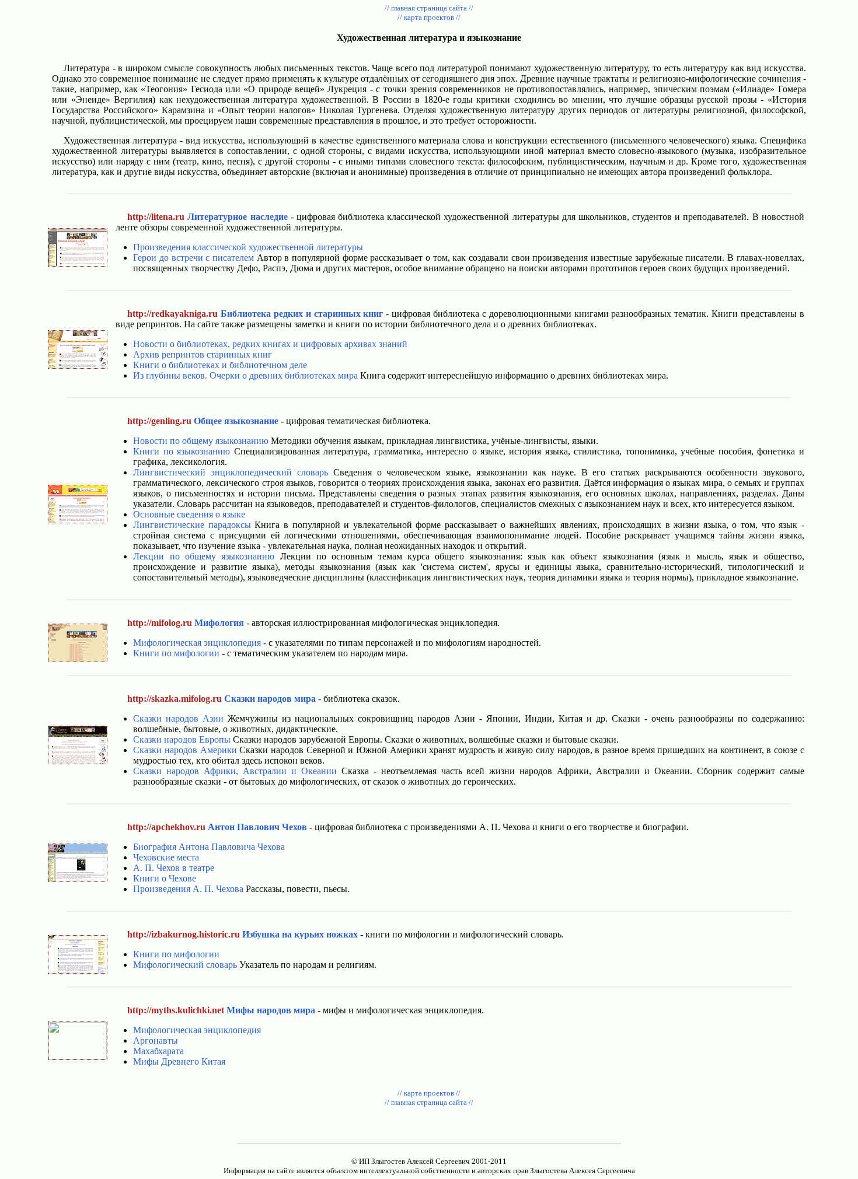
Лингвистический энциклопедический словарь (230, 472)
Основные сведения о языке (189, 514)
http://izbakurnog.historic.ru (183, 934)
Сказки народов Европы (182, 739)
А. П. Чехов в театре (173, 868)
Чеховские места (166, 857)
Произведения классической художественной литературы (248, 247)
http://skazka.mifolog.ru (174, 699)
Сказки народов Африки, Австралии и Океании (235, 771)
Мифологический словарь (185, 965)
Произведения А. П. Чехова (188, 889)
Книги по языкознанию (181, 451)
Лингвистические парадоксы (192, 525)
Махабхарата (158, 1051)
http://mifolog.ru (159, 623)
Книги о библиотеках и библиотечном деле (220, 365)
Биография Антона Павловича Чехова (209, 847)
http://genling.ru (159, 421)
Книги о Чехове (164, 878)
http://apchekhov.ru (166, 827)
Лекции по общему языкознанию (203, 556)
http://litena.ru (155, 217)
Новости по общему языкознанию (200, 441)
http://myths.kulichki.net (175, 1010)
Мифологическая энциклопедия (197, 643)
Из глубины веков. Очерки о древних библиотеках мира (245, 375)
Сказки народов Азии (178, 718)
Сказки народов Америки (184, 750)
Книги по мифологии (176, 653)
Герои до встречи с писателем (193, 258)
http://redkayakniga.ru (172, 314)
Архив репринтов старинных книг (202, 354)
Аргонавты (155, 1040)
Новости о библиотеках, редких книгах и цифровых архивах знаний (270, 344)
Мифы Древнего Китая (179, 1061)
